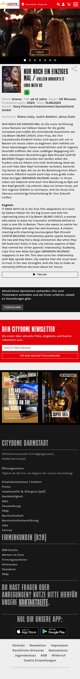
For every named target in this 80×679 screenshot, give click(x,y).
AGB (44, 655)
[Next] (75, 36)
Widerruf (58, 655)
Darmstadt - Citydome (36, 4)
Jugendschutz (25, 655)
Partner (7, 530)
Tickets (40, 52)
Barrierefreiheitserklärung (20, 520)
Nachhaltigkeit (12, 496)
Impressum (59, 645)
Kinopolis (9, 4)
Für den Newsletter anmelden (40, 355)
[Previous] (4, 36)
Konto (64, 4)
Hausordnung (11, 506)
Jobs (5, 525)
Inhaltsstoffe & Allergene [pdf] (23, 491)
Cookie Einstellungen (40, 660)
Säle (5, 501)
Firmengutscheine (14, 559)
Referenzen (9, 564)
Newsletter (38, 645)
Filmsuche (59, 4)
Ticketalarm (12, 307)
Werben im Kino (13, 555)
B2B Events (10, 550)
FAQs (5, 511)
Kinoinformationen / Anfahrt (22, 482)
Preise (6, 486)
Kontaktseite (33, 603)
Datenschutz (58, 650)
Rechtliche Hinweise (28, 650)
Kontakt (18, 645)
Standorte (9, 569)
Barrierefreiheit (12, 515)
